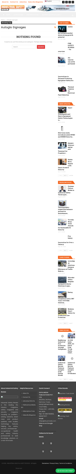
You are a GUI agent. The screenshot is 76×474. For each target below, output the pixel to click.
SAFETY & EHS (18, 15)
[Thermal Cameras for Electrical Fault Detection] (62, 89)
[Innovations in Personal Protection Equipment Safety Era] (62, 72)
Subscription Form (29, 411)
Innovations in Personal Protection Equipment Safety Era (65, 78)
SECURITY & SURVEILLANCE (51, 15)
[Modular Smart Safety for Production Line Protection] (62, 311)
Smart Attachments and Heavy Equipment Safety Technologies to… (65, 114)
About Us (5, 2)
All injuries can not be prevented (71, 61)
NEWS (8, 15)
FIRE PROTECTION (33, 15)
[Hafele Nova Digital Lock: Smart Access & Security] (62, 162)
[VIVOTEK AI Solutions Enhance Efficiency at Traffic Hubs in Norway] (62, 263)
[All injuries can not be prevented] (62, 60)
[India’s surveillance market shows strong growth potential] (62, 29)
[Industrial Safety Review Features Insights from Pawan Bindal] (61, 358)
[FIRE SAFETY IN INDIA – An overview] (62, 46)
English (49, 1)
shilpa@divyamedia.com (47, 421)
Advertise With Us (29, 401)
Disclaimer (45, 463)
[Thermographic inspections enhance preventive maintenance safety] (62, 203)
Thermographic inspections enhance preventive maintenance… (65, 210)
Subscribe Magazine (35, 2)
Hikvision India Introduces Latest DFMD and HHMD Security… (66, 135)
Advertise (23, 2)
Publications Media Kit (28, 406)
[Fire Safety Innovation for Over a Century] (62, 238)
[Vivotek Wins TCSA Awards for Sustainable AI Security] (62, 222)
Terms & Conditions (65, 463)
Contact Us (14, 2)
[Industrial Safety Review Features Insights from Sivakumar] (71, 358)
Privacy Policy (54, 463)
